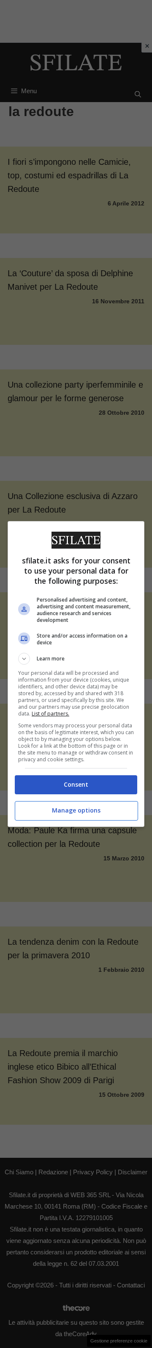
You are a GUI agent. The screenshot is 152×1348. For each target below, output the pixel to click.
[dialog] (76, 674)
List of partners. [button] (50, 713)
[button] (76, 659)
